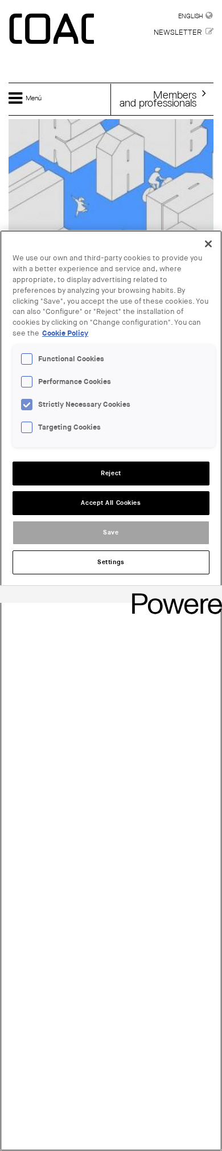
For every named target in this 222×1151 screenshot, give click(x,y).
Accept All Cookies (111, 503)
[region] (111, 690)
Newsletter (178, 32)
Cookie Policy (65, 333)
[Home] (53, 29)
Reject (111, 473)
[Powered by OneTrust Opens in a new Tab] (173, 596)
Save (110, 532)
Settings (111, 562)
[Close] (208, 243)
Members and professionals (158, 99)
